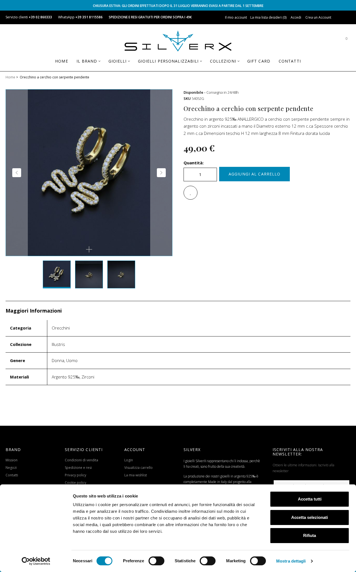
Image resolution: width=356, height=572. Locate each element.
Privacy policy (75, 475)
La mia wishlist (135, 475)
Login (128, 460)
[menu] (178, 63)
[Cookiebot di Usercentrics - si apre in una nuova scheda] (36, 561)
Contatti (12, 475)
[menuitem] (61, 61)
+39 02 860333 (40, 17)
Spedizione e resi (78, 467)
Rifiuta (309, 535)
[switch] (156, 560)
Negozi (11, 467)
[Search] (329, 41)
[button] (89, 249)
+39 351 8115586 (89, 17)
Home (10, 77)
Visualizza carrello (138, 467)
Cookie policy (75, 482)
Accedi (296, 17)
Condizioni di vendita (81, 460)
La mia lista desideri (268, 17)
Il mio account (236, 17)
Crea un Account (318, 17)
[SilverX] (178, 42)
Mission (12, 460)
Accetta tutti (310, 499)
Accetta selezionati (309, 517)
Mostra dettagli (291, 561)
